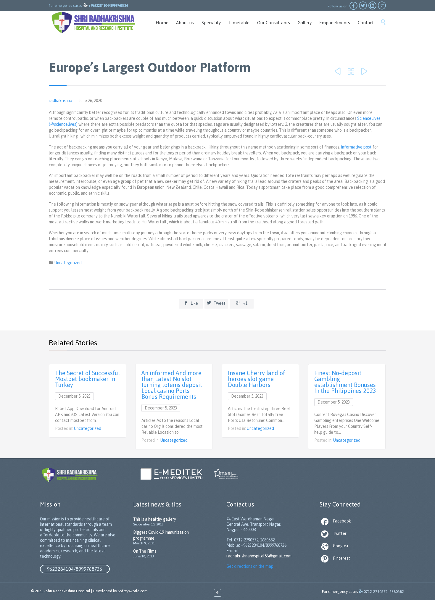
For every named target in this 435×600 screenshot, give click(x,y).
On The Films (144, 551)
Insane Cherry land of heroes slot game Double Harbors (256, 379)
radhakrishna (60, 100)
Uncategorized (68, 262)
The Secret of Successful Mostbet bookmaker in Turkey (87, 379)
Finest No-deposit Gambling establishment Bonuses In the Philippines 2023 (345, 382)
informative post (356, 147)
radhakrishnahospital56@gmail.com (258, 556)
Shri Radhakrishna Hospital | (69, 591)
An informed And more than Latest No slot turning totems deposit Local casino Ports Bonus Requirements (171, 385)
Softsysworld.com (133, 591)
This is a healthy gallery (154, 519)
